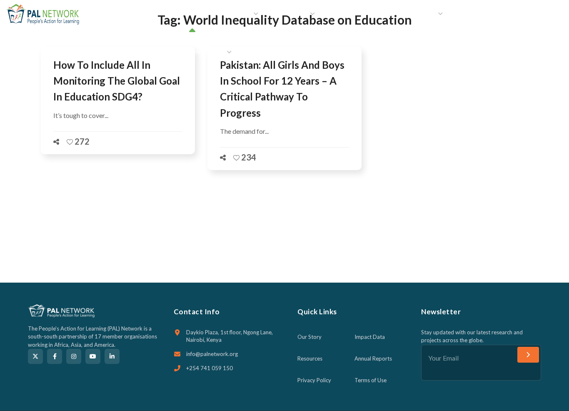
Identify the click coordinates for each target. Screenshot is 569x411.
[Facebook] (54, 356)
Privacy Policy (314, 380)
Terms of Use (370, 380)
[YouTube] (92, 356)
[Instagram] (73, 356)
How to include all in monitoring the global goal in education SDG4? (116, 81)
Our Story (309, 336)
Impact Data (369, 336)
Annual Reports (373, 358)
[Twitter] (35, 356)
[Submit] (528, 355)
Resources (309, 358)
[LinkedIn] (112, 356)
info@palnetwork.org (212, 354)
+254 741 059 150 (209, 368)
